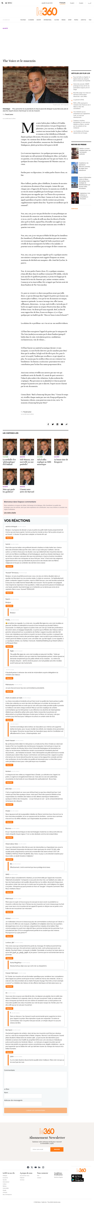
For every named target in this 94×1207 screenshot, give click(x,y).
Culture (56, 19)
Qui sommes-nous (24, 1175)
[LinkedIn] (39, 1167)
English (72, 3)
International (47, 19)
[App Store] (76, 1176)
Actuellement (6, 19)
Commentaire (9, 1070)
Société (39, 19)
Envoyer (57, 1149)
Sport (70, 19)
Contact (39, 1177)
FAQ (38, 1175)
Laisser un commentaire (35, 1110)
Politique (23, 19)
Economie (31, 19)
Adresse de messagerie (13, 1100)
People (76, 19)
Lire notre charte (10, 513)
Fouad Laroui (9, 114)
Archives (22, 1179)
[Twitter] (32, 1167)
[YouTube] (36, 1167)
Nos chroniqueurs (7, 1194)
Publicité (22, 1177)
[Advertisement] (47, 43)
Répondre (9, 537)
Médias (63, 19)
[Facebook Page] (28, 1167)
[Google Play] (77, 1179)
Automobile (6, 1188)
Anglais (81, 3)
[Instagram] (43, 1167)
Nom (6, 1092)
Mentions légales (58, 1177)
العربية (89, 3)
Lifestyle (83, 19)
